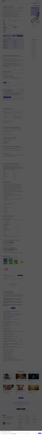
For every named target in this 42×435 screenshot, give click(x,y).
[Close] (41, 431)
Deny (36, 433)
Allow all (40, 433)
